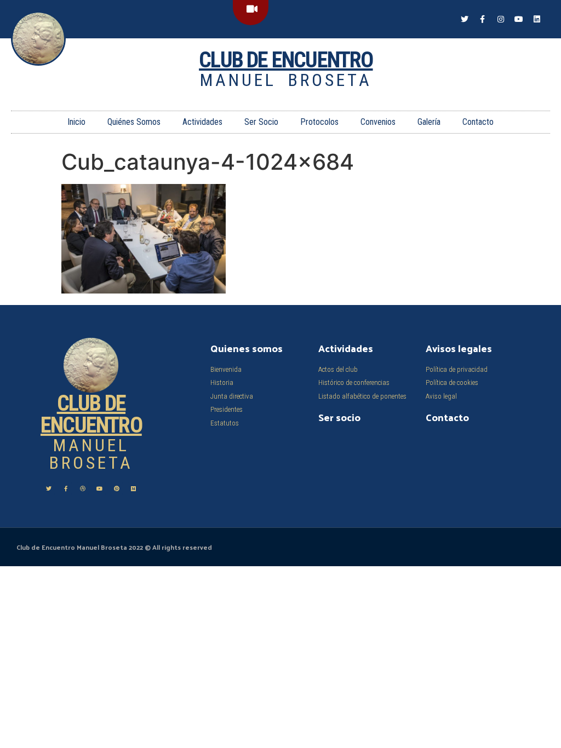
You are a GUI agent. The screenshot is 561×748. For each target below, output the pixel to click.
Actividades (202, 122)
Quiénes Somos (134, 122)
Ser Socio (261, 122)
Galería (428, 122)
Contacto (478, 122)
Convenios (378, 122)
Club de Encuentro (286, 60)
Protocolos (319, 122)
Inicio (76, 122)
